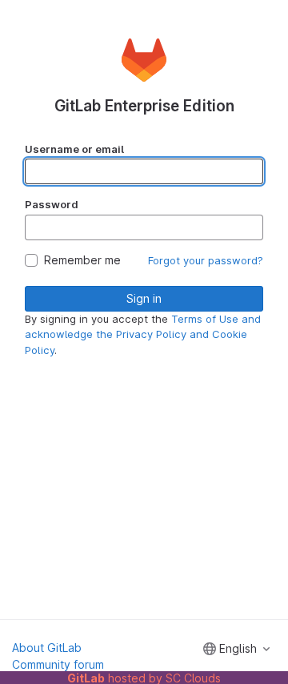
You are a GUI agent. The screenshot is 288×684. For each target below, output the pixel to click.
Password (51, 204)
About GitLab (47, 647)
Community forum (58, 664)
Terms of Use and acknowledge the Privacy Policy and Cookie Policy (143, 334)
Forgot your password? (205, 260)
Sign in (144, 298)
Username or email (74, 149)
